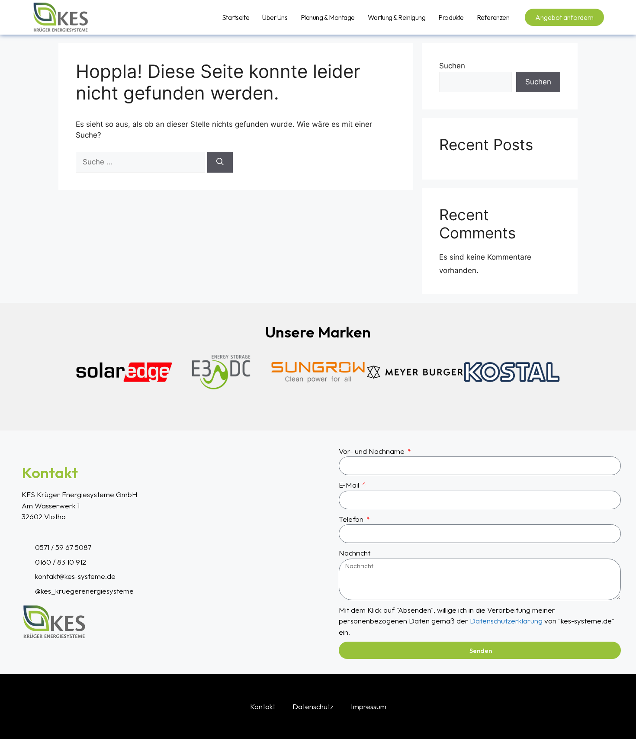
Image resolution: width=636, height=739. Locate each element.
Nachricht (354, 552)
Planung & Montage (328, 17)
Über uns (274, 17)
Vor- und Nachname (372, 451)
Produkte (450, 17)
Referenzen (493, 17)
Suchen (452, 65)
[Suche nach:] (141, 161)
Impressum (368, 706)
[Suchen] (220, 162)
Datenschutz (313, 706)
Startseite (236, 17)
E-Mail (350, 484)
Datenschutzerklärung (506, 620)
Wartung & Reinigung (396, 17)
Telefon (352, 519)
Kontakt (262, 706)
